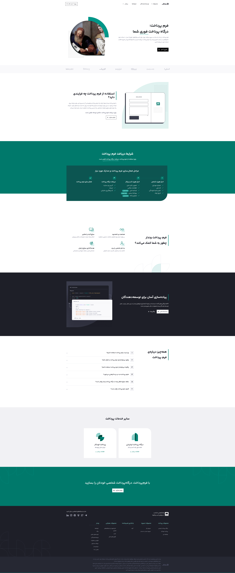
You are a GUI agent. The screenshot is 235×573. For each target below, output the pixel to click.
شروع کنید (164, 49)
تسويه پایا (148, 528)
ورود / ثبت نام (72, 4)
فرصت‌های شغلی (94, 534)
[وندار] (165, 4)
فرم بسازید (112, 117)
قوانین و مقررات (94, 540)
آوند (132, 528)
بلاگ (97, 531)
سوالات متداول (94, 543)
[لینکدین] (67, 515)
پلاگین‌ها (152, 312)
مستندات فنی (163, 312)
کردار (115, 534)
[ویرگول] (78, 515)
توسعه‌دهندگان (144, 4)
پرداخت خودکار (164, 531)
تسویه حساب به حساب (145, 531)
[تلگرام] (86, 515)
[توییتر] (82, 516)
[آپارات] (75, 515)
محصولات (155, 4)
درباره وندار (95, 546)
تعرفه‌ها (134, 4)
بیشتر (126, 4)
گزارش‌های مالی (112, 537)
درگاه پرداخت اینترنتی (163, 528)
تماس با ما (96, 550)
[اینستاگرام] (71, 516)
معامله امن (165, 534)
